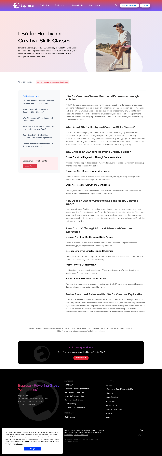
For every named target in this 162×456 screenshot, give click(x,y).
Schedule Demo (129, 5)
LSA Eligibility (28, 82)
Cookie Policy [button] (28, 441)
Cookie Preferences (81, 435)
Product (43, 5)
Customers (59, 5)
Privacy (67, 430)
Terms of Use (75, 430)
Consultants (77, 5)
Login (145, 5)
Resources (93, 5)
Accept (32, 449)
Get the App (69, 417)
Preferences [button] (19, 444)
